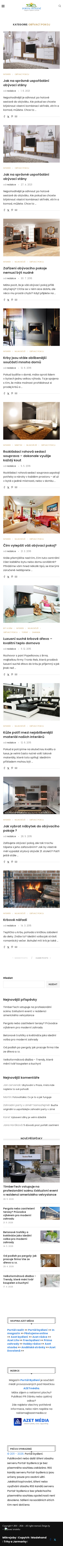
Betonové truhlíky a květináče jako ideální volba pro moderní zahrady (17, 1237)
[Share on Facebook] (4, 117)
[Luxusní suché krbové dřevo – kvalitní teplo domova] (31, 604)
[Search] (59, 6)
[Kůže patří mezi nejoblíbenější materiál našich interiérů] (31, 702)
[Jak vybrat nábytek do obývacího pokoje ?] (31, 795)
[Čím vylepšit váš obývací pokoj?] (31, 514)
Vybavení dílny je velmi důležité (28, 1117)
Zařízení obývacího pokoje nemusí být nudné (25, 270)
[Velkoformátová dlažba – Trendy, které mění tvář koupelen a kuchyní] (50, 1280)
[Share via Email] (16, 117)
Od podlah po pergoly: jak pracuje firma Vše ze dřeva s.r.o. (20, 1259)
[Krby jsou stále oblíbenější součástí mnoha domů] (31, 327)
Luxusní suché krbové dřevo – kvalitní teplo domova (27, 640)
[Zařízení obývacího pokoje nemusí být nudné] (31, 237)
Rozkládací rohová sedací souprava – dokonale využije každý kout (27, 455)
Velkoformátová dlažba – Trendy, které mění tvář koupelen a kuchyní (19, 1279)
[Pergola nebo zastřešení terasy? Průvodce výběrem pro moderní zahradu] (50, 1213)
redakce (11, 90)
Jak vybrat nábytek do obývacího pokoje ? (31, 828)
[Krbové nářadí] (31, 889)
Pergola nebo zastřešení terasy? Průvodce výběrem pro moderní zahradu (19, 1213)
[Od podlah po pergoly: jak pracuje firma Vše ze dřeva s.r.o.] (50, 1260)
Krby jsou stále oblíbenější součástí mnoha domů (25, 360)
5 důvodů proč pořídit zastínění (41, 1125)
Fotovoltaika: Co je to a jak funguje (32, 1097)
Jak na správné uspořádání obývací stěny (26, 82)
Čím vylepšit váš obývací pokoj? (30, 545)
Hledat (8, 978)
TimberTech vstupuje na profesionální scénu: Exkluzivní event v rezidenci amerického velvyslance (27, 1011)
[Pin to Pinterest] (12, 117)
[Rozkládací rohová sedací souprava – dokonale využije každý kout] (31, 420)
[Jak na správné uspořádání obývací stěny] (31, 50)
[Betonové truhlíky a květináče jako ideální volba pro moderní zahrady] (50, 1236)
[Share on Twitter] (8, 117)
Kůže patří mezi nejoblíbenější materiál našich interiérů (28, 734)
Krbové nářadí (15, 920)
